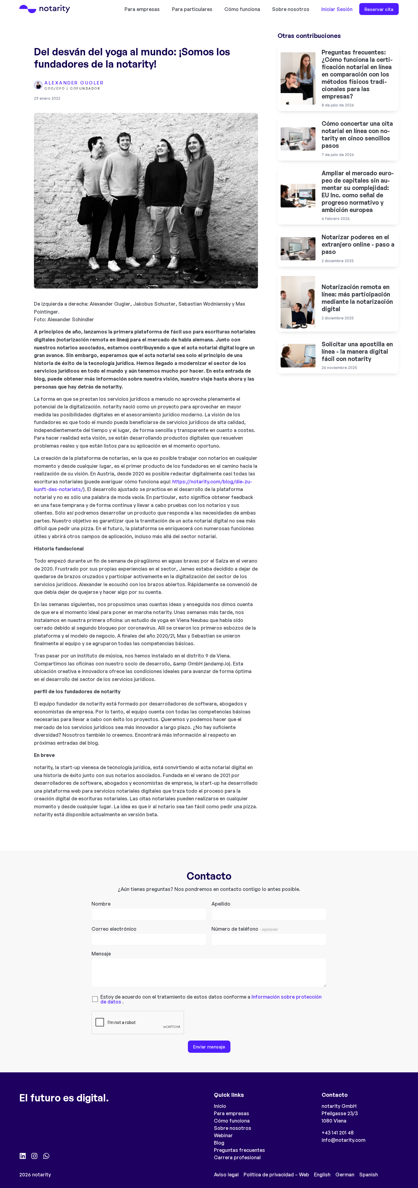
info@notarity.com (343, 1140)
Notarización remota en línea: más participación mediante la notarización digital (357, 298)
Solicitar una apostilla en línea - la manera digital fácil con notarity (357, 352)
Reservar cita (378, 9)
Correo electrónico (113, 929)
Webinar (223, 1135)
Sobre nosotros (290, 9)
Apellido (220, 904)
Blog (219, 1143)
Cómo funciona (242, 9)
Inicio (220, 1106)
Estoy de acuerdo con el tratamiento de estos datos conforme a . (211, 999)
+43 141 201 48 (338, 1133)
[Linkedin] (22, 1156)
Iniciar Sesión (337, 9)
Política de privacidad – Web (276, 1174)
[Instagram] (34, 1156)
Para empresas (142, 9)
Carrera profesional (237, 1157)
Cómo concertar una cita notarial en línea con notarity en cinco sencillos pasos (357, 134)
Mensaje (101, 954)
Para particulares (192, 9)
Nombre (100, 904)
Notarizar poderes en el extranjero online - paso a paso (358, 244)
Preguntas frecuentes (239, 1150)
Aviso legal (226, 1174)
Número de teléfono (244, 929)
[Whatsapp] (46, 1156)
